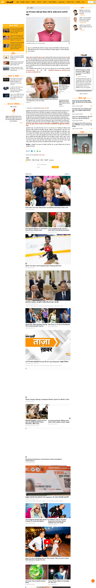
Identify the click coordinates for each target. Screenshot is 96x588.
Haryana (51, 160)
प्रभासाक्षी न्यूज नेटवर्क (30, 43)
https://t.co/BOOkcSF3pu (63, 70)
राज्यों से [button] (39, 2)
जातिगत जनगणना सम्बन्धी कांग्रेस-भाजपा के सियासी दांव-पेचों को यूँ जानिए (85, 19)
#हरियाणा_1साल (53, 70)
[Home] (28, 7)
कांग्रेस (69, 57)
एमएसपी (46, 160)
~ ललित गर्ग (82, 15)
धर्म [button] (83, 2)
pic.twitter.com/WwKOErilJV (33, 72)
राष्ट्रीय (17, 2)
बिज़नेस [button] (27, 2)
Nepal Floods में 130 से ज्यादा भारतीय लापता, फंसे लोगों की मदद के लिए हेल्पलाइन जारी (82, 102)
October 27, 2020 (45, 108)
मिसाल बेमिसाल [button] (52, 2)
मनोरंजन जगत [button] (70, 2)
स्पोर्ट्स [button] (33, 2)
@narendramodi (30, 70)
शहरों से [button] (45, 2)
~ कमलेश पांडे (82, 22)
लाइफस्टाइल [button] (61, 2)
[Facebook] (68, 22)
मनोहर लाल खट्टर (41, 57)
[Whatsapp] (37, 152)
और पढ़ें (21, 122)
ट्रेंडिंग (13, 53)
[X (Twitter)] (68, 25)
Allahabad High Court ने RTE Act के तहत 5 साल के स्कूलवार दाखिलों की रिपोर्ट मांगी (81, 110)
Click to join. (42, 154)
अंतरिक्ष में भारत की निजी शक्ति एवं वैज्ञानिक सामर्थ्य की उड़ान (85, 27)
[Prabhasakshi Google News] (69, 43)
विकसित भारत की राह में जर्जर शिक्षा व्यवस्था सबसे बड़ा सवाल (85, 12)
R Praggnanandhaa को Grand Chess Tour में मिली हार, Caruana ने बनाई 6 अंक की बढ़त (82, 125)
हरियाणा (31, 57)
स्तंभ (82, 8)
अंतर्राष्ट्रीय (22, 2)
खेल (91, 128)
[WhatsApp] (68, 28)
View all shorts (83, 93)
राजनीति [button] (78, 2)
